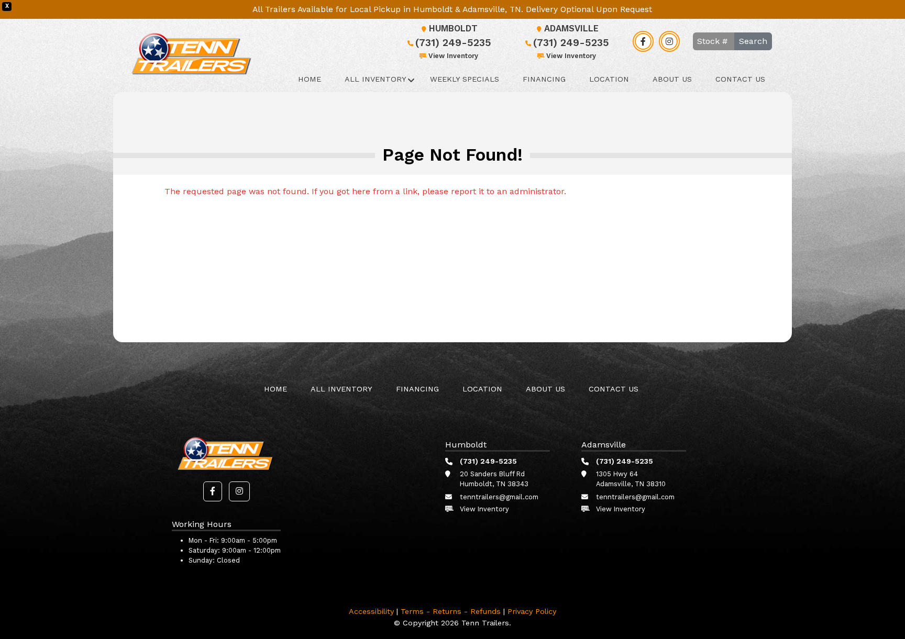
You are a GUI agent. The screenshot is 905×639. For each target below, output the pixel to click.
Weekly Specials (464, 79)
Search (753, 41)
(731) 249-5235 (453, 43)
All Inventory (375, 79)
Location (609, 79)
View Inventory (453, 56)
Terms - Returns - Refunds (451, 611)
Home (309, 79)
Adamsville (571, 28)
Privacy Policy (531, 611)
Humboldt (453, 28)
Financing (544, 79)
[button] (212, 491)
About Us (672, 79)
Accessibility (371, 611)
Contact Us (740, 79)
